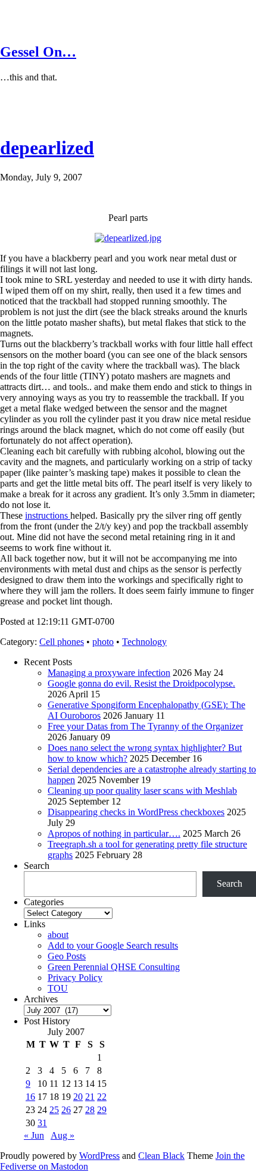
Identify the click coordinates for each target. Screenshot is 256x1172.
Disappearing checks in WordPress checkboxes (136, 812)
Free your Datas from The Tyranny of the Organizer (145, 726)
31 (42, 1123)
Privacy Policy (75, 977)
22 (102, 1097)
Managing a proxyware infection (109, 673)
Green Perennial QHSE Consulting (114, 967)
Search (36, 866)
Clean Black (161, 1156)
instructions (47, 515)
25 (54, 1110)
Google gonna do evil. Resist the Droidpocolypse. (141, 683)
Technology (144, 642)
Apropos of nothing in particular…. (114, 833)
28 (90, 1110)
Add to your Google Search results (113, 945)
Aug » (62, 1135)
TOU (58, 988)
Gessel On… (38, 52)
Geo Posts (67, 956)
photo (103, 642)
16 (30, 1097)
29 (102, 1110)
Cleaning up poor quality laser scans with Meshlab (142, 791)
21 (90, 1097)
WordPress (99, 1156)
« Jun (34, 1135)
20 (78, 1097)
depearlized (47, 147)
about (58, 935)
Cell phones (61, 642)
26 (66, 1110)
